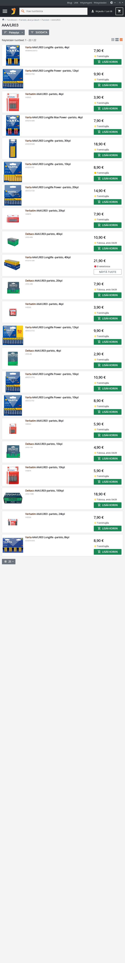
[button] (113, 2)
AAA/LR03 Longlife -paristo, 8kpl (47, 537)
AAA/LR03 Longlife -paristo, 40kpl (48, 257)
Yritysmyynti (86, 2)
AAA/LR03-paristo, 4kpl (43, 350)
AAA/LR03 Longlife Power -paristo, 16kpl (52, 374)
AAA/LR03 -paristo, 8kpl (44, 420)
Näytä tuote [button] (107, 272)
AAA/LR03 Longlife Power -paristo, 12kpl (52, 70)
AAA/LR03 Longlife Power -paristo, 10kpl (52, 397)
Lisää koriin (108, 61)
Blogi (69, 2)
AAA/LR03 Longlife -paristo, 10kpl (48, 164)
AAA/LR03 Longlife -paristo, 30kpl (48, 140)
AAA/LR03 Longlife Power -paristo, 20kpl (52, 187)
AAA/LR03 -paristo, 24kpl (45, 514)
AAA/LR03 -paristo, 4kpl (44, 94)
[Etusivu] (13, 11)
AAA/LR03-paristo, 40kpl (43, 234)
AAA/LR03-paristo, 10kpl (43, 444)
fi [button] (120, 2)
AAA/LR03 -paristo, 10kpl (45, 467)
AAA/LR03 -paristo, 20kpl (45, 210)
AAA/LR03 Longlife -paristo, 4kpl (47, 47)
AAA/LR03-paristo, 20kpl (43, 280)
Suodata (38, 32)
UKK (76, 2)
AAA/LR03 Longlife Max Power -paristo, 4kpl (54, 117)
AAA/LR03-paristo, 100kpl (44, 490)
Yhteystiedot (100, 2)
